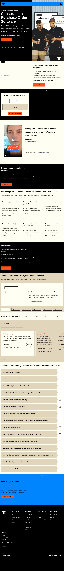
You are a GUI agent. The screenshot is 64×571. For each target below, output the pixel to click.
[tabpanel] (32, 294)
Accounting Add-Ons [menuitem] (42, 519)
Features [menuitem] (40, 514)
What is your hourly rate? (15, 95)
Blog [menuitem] (51, 519)
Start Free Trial (7, 39)
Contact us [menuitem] (27, 517)
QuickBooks (53, 235)
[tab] (6, 309)
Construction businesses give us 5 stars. (12, 327)
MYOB (46, 235)
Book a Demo (39, 84)
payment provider (31, 235)
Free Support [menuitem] (28, 522)
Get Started (6, 184)
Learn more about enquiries (36, 301)
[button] (2, 359)
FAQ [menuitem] (26, 529)
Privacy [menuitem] (14, 522)
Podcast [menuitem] (52, 517)
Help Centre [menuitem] (27, 524)
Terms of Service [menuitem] (16, 524)
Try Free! (6, 268)
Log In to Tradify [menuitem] (28, 514)
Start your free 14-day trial (15, 113)
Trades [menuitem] (39, 517)
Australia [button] (4, 546)
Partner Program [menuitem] (16, 517)
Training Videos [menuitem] (28, 527)
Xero (56, 233)
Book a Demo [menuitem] (28, 519)
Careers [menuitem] (14, 519)
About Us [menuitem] (14, 514)
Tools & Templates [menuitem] (54, 514)
